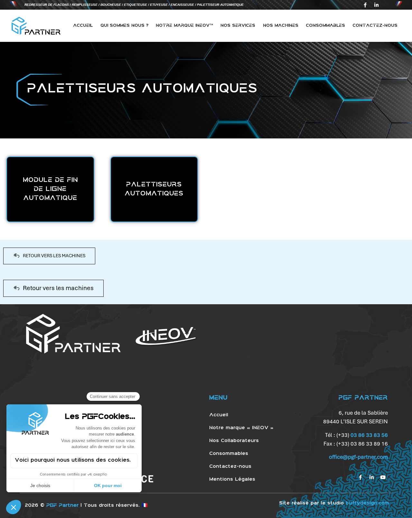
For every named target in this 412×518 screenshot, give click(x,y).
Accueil (83, 26)
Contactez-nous (375, 26)
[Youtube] (383, 477)
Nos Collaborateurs (234, 440)
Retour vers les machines (58, 288)
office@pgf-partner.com (358, 456)
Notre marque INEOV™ (184, 26)
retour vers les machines (54, 256)
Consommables (325, 26)
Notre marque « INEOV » (241, 428)
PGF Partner (62, 505)
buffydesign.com (367, 503)
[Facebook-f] (365, 5)
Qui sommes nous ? (124, 26)
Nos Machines (280, 26)
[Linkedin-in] (376, 5)
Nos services (237, 26)
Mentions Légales (232, 479)
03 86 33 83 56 (369, 434)
